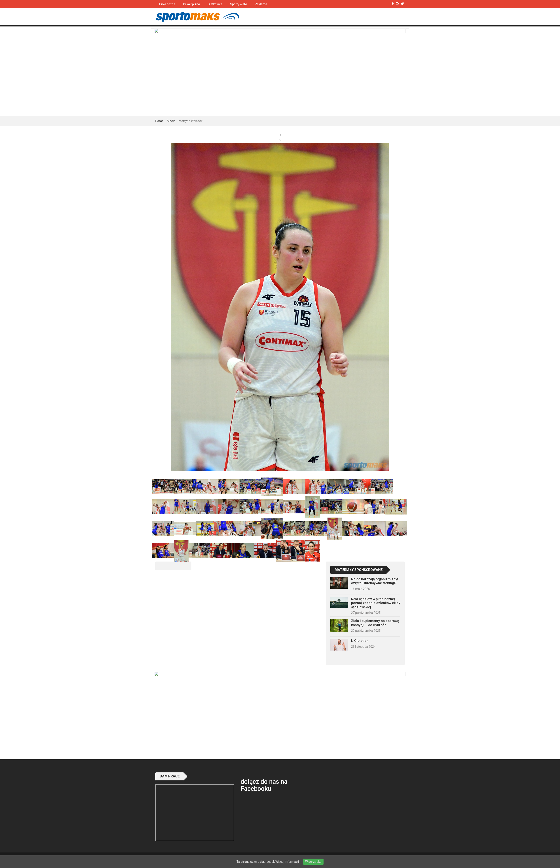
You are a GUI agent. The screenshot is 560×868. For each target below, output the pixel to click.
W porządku (313, 861)
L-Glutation (359, 641)
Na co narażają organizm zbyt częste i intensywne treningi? (374, 581)
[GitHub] (397, 4)
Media (171, 121)
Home (159, 121)
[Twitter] (402, 4)
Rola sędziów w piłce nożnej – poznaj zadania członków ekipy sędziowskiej (375, 603)
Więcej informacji (287, 861)
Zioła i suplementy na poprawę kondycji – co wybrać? (375, 623)
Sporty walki (238, 4)
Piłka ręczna (191, 4)
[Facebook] (392, 4)
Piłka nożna (167, 4)
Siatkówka (215, 4)
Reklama (261, 4)
